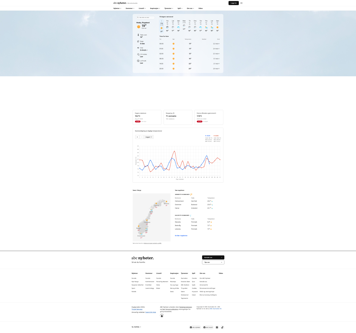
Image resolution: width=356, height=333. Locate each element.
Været (183, 291)
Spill (179, 8)
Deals (172, 291)
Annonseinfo (204, 285)
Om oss (189, 8)
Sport (133, 288)
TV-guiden (184, 288)
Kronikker (148, 285)
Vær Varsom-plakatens (170, 309)
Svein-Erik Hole (150, 312)
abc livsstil (209, 327)
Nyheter (116, 8)
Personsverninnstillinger (207, 288)
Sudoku (194, 288)
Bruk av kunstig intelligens (208, 295)
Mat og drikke (174, 288)
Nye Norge (135, 281)
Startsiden (184, 278)
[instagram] (217, 327)
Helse (158, 285)
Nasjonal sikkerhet (138, 285)
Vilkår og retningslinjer (207, 291)
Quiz (193, 281)
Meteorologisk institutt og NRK (152, 243)
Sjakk (193, 285)
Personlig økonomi (162, 281)
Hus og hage (174, 285)
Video (200, 8)
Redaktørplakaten (185, 307)
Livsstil (141, 8)
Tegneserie (184, 298)
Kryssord (195, 291)
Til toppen (135, 327)
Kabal (194, 295)
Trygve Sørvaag (137, 309)
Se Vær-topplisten (181, 235)
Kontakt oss (203, 281)
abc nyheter (196, 327)
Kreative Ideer (185, 281)
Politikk (134, 291)
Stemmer (129, 8)
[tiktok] (222, 327)
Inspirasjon (154, 8)
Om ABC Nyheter (205, 278)
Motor (158, 288)
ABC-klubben (185, 285)
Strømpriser (185, 295)
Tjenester (168, 8)
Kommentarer (149, 281)
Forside (134, 278)
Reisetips (173, 281)
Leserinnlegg (149, 288)
